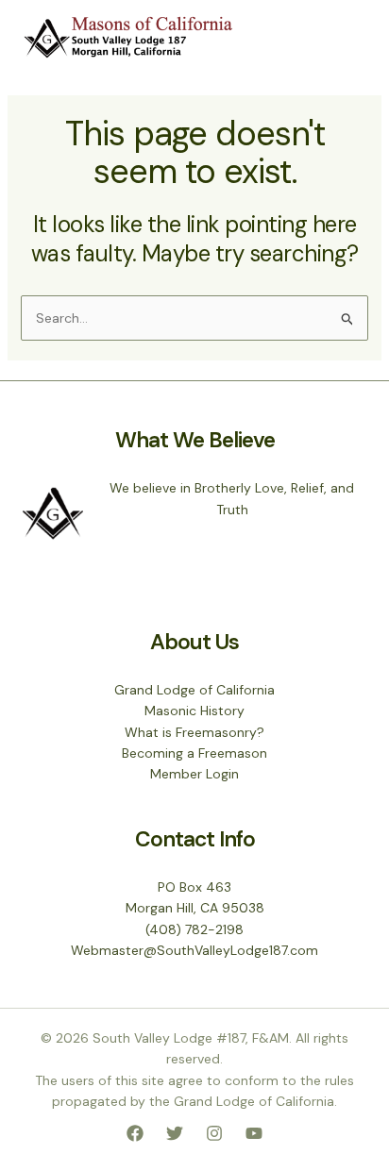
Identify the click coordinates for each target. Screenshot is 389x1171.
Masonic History (194, 710)
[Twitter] (174, 1133)
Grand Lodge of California (194, 689)
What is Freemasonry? (194, 732)
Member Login (194, 773)
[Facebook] (135, 1133)
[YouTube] (253, 1133)
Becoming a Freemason (194, 752)
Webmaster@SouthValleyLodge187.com (194, 950)
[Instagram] (214, 1133)
